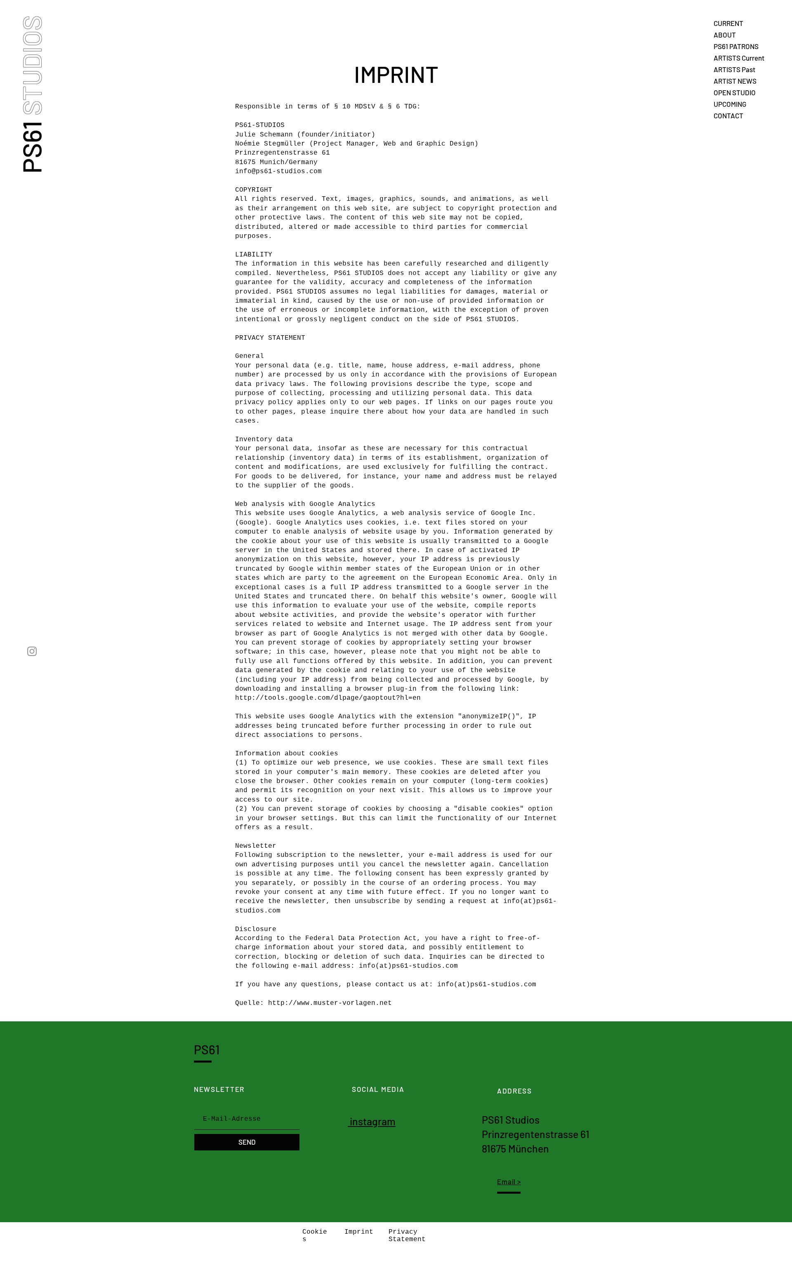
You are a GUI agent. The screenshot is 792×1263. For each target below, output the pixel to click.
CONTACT (728, 115)
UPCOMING (730, 104)
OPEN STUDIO (735, 92)
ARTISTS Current (739, 58)
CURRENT (728, 23)
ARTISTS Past (734, 69)
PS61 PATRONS (736, 46)
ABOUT (725, 35)
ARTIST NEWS (735, 81)
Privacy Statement (407, 1235)
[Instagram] (32, 651)
